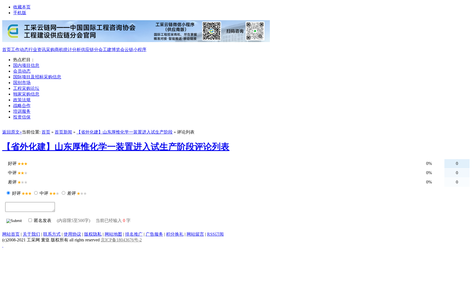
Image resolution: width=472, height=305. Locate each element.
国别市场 (22, 82)
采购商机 (54, 49)
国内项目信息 (26, 65)
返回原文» (12, 132)
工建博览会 (114, 49)
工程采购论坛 (26, 88)
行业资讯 (37, 49)
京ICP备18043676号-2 (121, 240)
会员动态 (22, 71)
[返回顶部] (2, 245)
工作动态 (19, 49)
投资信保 (22, 117)
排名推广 (134, 234)
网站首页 (11, 234)
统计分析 (72, 49)
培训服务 (22, 111)
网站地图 (113, 234)
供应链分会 (92, 49)
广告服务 (154, 234)
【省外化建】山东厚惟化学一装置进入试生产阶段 (124, 132)
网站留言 (195, 234)
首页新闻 (63, 132)
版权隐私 (93, 234)
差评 (71, 193)
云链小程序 (135, 49)
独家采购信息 (26, 94)
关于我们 (31, 234)
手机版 (19, 12)
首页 (6, 49)
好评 (16, 193)
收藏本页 (22, 7)
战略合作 (22, 105)
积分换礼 (175, 234)
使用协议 (72, 234)
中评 (44, 193)
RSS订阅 (215, 234)
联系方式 (52, 234)
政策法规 (22, 99)
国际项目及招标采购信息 (37, 77)
